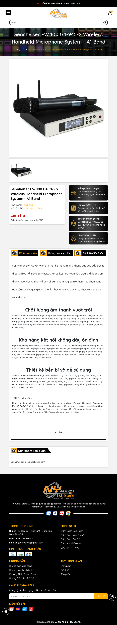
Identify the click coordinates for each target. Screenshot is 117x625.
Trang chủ (66, 566)
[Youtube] (61, 513)
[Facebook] (55, 513)
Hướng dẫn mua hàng (20, 566)
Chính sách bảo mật (71, 543)
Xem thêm (58, 432)
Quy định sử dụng (70, 547)
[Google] (68, 513)
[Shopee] (11, 609)
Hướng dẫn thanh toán (21, 570)
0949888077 (28, 538)
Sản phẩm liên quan (32, 451)
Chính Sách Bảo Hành (72, 531)
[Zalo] (48, 513)
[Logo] (58, 13)
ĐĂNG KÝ (100, 596)
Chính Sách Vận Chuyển (73, 535)
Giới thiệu (65, 570)
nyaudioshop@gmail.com (29, 542)
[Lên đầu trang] (111, 608)
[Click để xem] (58, 108)
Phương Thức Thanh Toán (22, 574)
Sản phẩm (66, 574)
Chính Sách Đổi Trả (70, 539)
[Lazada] (18, 609)
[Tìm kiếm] (105, 22)
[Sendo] (31, 609)
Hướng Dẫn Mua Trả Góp (22, 578)
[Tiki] (24, 609)
